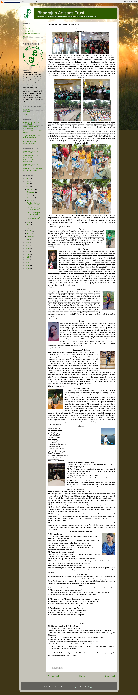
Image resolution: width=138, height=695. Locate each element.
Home (82, 676)
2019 (27, 248)
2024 (27, 184)
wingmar (76, 687)
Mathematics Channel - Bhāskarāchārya (31, 165)
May (29, 225)
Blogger (90, 687)
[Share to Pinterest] (62, 668)
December (31, 189)
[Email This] (53, 668)
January (30, 236)
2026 (27, 178)
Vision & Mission (28, 31)
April (29, 228)
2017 (27, 254)
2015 (27, 260)
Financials (26, 39)
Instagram (26, 111)
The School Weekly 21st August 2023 (33, 208)
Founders (26, 28)
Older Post (110, 676)
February (30, 233)
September (31, 198)
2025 (27, 181)
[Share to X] (57, 668)
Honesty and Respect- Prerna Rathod (30, 127)
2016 (27, 257)
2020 (27, 245)
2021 (27, 243)
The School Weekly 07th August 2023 (33, 217)
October (30, 195)
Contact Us (27, 36)
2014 (27, 262)
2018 (27, 251)
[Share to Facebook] (60, 668)
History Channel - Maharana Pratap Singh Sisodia (32, 169)
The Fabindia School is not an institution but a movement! (32, 137)
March (29, 231)
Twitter (25, 114)
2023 (27, 187)
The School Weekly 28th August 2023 (33, 204)
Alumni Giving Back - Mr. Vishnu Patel (31, 123)
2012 (27, 268)
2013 (27, 265)
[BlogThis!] (55, 668)
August (29, 200)
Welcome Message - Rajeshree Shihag (30, 142)
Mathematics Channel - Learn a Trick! (31, 152)
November (31, 192)
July (28, 222)
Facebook (26, 109)
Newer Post (53, 676)
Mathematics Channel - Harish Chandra (31, 156)
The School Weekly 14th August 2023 (33, 213)
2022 (27, 240)
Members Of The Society (31, 33)
